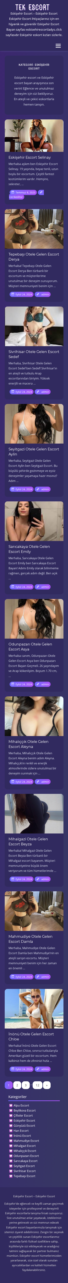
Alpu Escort (21, 1105)
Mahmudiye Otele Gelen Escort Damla (31, 939)
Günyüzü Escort (24, 1126)
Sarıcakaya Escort (26, 1161)
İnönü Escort (22, 1136)
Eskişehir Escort (24, 1121)
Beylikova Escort (25, 1110)
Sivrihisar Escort (25, 1171)
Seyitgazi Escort (24, 1166)
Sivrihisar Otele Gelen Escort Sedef (34, 354)
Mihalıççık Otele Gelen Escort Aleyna (29, 744)
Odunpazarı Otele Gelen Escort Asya (30, 646)
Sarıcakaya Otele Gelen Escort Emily (29, 549)
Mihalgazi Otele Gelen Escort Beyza (28, 841)
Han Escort (21, 1131)
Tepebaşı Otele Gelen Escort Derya (34, 256)
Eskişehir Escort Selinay (30, 157)
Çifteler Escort (23, 1115)
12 (37, 1085)
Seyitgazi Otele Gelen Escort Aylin (34, 451)
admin (45, 294)
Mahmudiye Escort (26, 1141)
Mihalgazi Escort (25, 1146)
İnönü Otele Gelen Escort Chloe (31, 1036)
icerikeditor (16, 197)
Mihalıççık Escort (25, 1151)
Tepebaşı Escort (24, 1176)
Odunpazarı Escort (26, 1156)
